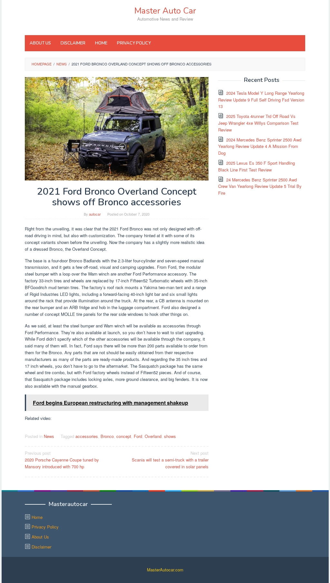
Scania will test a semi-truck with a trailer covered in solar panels (170, 460)
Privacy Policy (45, 527)
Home (37, 517)
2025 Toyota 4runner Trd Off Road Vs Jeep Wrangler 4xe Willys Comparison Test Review (258, 123)
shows (170, 436)
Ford (138, 436)
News (49, 436)
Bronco (107, 436)
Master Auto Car (165, 10)
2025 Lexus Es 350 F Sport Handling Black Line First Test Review (256, 166)
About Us (40, 537)
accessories (86, 436)
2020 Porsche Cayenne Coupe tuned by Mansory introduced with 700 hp (62, 460)
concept (123, 436)
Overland (153, 436)
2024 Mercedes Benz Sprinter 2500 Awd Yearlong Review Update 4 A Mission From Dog (259, 146)
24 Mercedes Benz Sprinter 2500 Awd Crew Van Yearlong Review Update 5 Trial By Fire (260, 186)
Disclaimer (41, 547)
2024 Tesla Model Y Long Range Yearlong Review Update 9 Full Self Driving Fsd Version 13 (261, 100)
